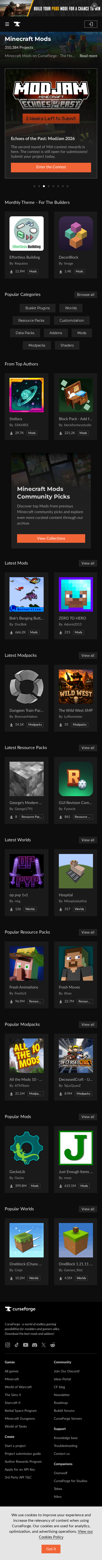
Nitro (57, 1497)
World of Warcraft (18, 1387)
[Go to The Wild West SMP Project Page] (76, 698)
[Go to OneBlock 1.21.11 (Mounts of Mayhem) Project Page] (76, 1251)
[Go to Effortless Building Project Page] (26, 245)
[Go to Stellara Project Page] (26, 406)
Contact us (62, 1454)
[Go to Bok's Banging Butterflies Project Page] (26, 605)
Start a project (15, 1446)
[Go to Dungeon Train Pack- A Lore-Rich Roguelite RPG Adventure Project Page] (26, 698)
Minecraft (12, 1379)
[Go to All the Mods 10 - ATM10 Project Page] (26, 1067)
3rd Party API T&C (18, 1477)
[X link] (43, 1345)
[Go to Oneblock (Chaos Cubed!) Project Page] (26, 1251)
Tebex (58, 1489)
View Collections (51, 538)
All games (12, 1371)
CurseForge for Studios (70, 1481)
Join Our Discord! (67, 1371)
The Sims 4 (13, 1395)
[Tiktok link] (16, 1345)
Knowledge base (66, 1438)
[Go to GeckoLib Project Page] (26, 1159)
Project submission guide (23, 1454)
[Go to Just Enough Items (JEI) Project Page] (76, 1159)
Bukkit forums (64, 1411)
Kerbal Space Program (21, 1411)
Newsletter (62, 1395)
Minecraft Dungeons (20, 1418)
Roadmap (61, 1403)
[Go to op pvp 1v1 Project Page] (26, 882)
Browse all (85, 295)
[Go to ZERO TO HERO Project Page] (76, 605)
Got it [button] (51, 1549)
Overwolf (60, 1473)
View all (88, 563)
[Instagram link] (7, 1345)
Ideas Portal (62, 1379)
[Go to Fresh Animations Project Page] (26, 974)
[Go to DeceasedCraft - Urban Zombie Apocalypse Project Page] (76, 1067)
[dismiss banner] (94, 6)
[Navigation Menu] (7, 24)
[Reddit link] (53, 1345)
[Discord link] (34, 1345)
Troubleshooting (65, 1446)
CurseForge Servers (68, 1418)
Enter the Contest (51, 167)
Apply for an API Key (20, 1469)
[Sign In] (90, 24)
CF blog (59, 1387)
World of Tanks (16, 1426)
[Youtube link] (25, 1345)
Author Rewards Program (23, 1461)
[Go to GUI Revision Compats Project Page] (76, 790)
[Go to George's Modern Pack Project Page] (26, 790)
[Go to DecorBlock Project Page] (76, 245)
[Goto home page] (17, 24)
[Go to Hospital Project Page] (76, 882)
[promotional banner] (51, 8)
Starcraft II (12, 1403)
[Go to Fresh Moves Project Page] (76, 974)
